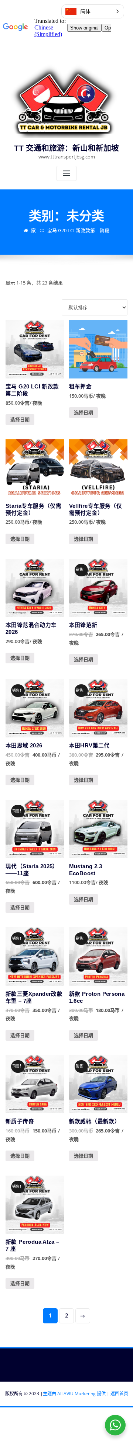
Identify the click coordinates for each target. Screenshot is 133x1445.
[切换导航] (66, 173)
